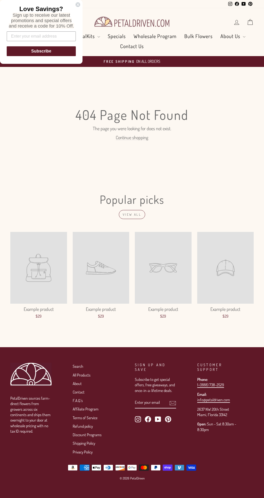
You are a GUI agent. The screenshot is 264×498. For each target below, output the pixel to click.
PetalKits (85, 36)
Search (78, 366)
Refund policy (83, 426)
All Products (81, 375)
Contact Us (132, 46)
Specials (117, 36)
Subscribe (41, 51)
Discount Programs (87, 434)
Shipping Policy (84, 443)
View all (132, 214)
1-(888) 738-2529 (210, 384)
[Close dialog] (77, 4)
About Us (231, 36)
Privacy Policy (83, 452)
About (77, 383)
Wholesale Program (155, 36)
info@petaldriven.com (213, 399)
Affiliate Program (85, 409)
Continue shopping (132, 137)
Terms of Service (85, 417)
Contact (79, 392)
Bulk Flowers (198, 36)
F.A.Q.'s (78, 400)
